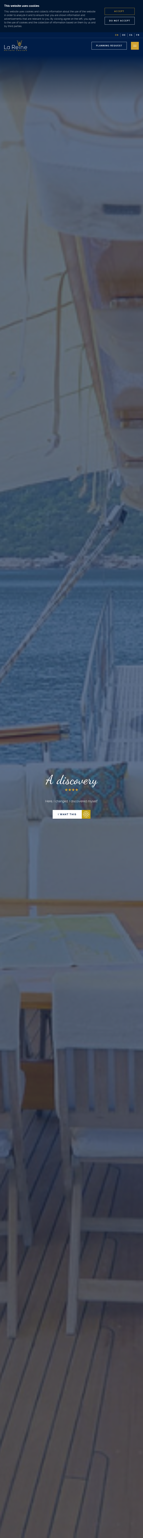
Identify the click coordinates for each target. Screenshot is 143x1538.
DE (124, 35)
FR (138, 35)
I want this (67, 814)
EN (117, 35)
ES (131, 35)
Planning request (109, 45)
